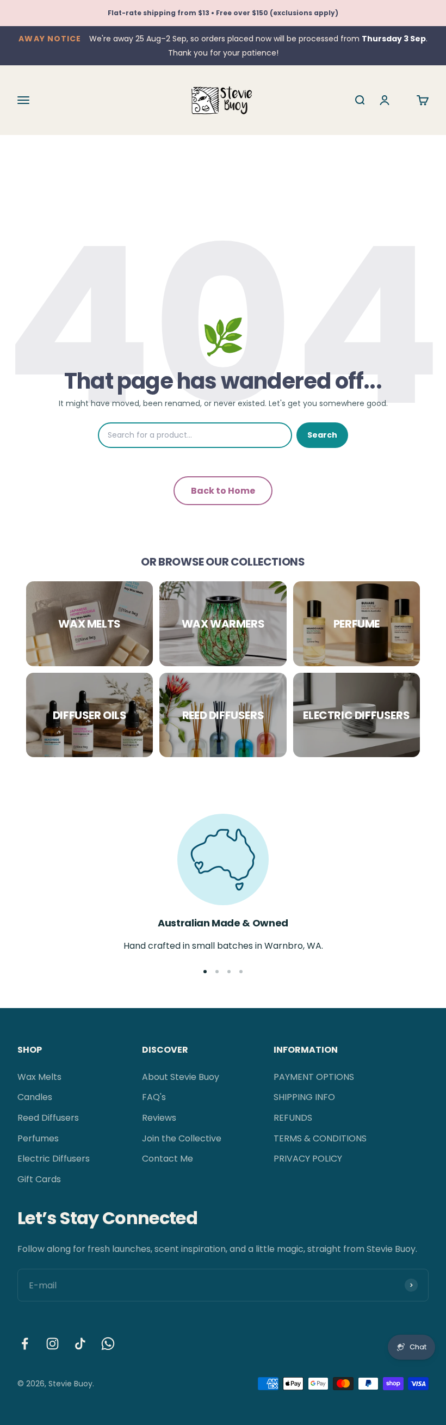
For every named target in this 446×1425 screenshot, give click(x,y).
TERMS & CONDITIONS (320, 1138)
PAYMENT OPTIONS (314, 1077)
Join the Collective (181, 1138)
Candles (34, 1097)
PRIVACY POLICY (308, 1158)
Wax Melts (39, 1077)
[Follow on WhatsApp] (108, 1343)
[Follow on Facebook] (24, 1343)
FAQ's (154, 1097)
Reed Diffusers (48, 1117)
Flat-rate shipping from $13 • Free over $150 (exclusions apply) (223, 12)
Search (322, 434)
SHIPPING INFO (304, 1097)
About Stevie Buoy (180, 1077)
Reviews (159, 1117)
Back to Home (223, 490)
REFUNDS (293, 1117)
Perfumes (38, 1138)
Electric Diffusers (53, 1158)
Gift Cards (39, 1179)
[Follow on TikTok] (80, 1343)
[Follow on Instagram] (52, 1343)
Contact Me (167, 1158)
